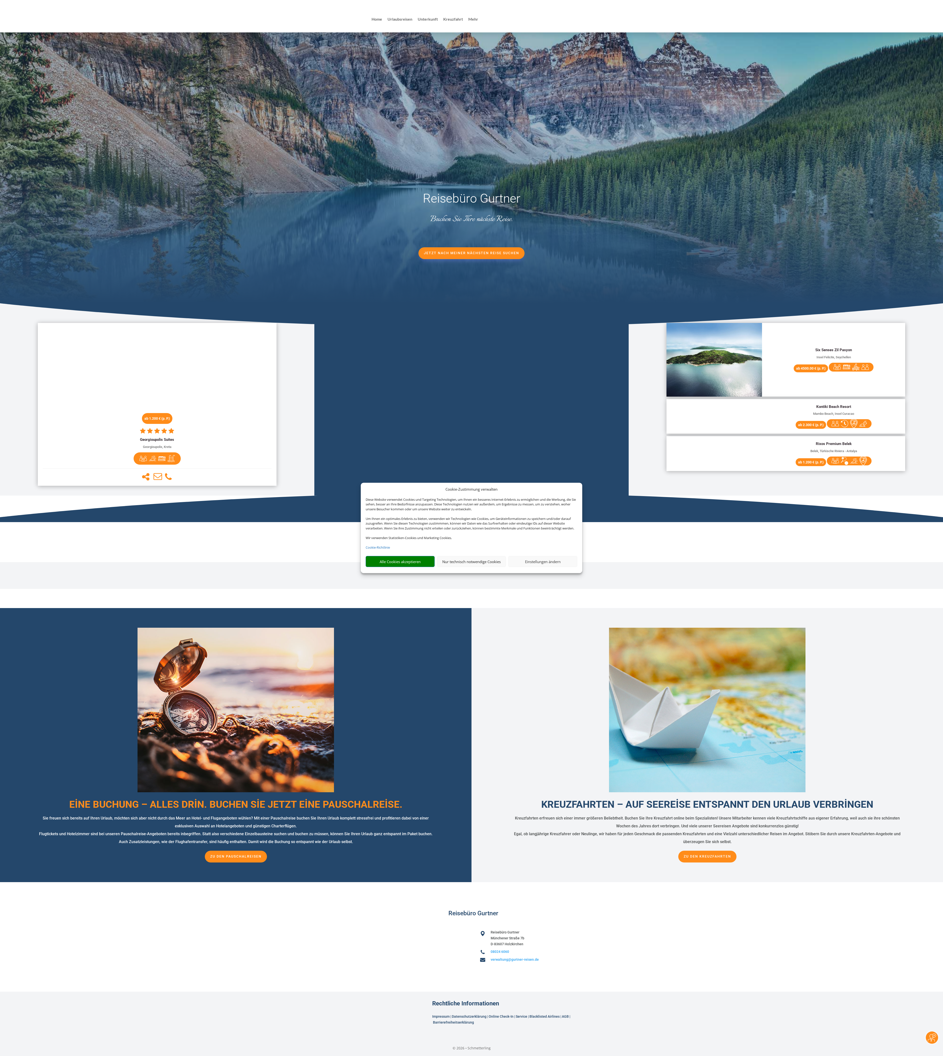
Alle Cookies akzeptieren (400, 561)
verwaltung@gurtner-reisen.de (515, 959)
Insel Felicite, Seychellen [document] (834, 357)
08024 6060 (500, 952)
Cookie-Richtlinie (378, 547)
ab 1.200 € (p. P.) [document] (157, 418)
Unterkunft (428, 19)
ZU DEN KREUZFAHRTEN (707, 856)
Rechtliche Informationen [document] (465, 1004)
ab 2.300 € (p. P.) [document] (811, 425)
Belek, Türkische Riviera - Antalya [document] (833, 451)
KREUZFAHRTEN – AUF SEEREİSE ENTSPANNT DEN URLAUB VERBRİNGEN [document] (707, 804)
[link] (157, 404)
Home (377, 19)
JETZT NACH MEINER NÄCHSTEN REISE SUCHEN (471, 253)
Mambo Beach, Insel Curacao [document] (833, 414)
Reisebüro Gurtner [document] (471, 198)
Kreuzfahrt (453, 19)
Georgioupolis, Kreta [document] (157, 447)
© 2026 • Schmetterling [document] (472, 1048)
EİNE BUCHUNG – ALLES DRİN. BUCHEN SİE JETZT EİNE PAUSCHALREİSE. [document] (235, 804)
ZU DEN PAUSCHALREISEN (236, 856)
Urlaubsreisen (400, 19)
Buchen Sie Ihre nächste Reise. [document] (471, 219)
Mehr (473, 19)
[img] (143, 458)
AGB (565, 1016)
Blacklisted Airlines (544, 1016)
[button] (145, 476)
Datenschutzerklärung (469, 1016)
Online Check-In (501, 1016)
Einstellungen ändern (543, 561)
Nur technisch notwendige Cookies (471, 561)
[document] (157, 440)
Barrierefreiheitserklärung (454, 1022)
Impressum (441, 1016)
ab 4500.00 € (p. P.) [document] (811, 368)
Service (521, 1016)
